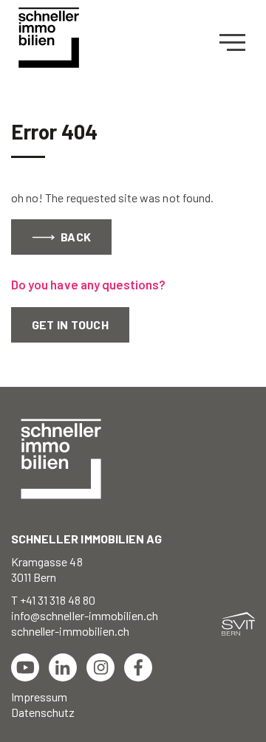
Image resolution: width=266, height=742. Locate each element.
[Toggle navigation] (237, 43)
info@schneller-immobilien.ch (84, 615)
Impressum (39, 697)
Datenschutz (43, 712)
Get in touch (70, 324)
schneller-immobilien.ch (70, 631)
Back (74, 237)
